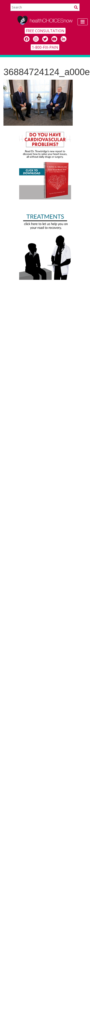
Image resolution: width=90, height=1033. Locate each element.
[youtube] (54, 39)
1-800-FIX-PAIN (45, 47)
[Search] (76, 7)
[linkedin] (63, 39)
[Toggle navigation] (83, 21)
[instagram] (36, 39)
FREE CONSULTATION (45, 30)
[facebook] (27, 39)
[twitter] (45, 39)
